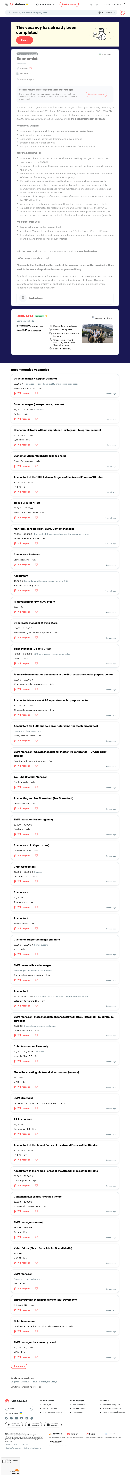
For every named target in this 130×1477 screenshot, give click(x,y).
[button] (14, 1424)
